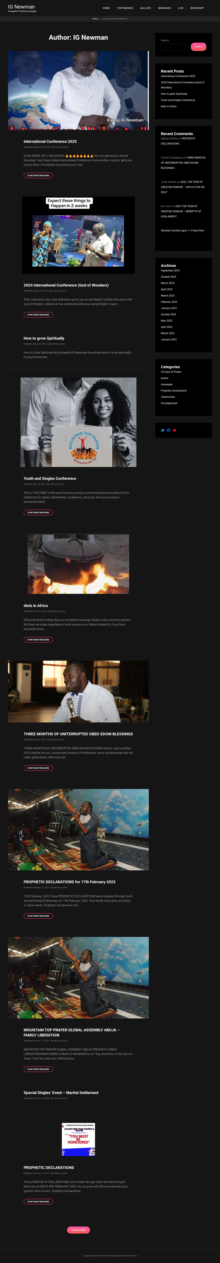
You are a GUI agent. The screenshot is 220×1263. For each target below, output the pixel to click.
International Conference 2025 (50, 141)
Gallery (145, 8)
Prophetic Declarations (174, 390)
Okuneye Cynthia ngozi (174, 230)
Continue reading (40, 176)
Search (165, 40)
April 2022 (166, 326)
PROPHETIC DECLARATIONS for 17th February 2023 (69, 882)
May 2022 (166, 320)
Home (106, 8)
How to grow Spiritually (44, 338)
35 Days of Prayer (171, 371)
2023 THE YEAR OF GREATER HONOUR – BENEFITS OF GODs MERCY (181, 211)
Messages (164, 8)
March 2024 (168, 283)
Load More (79, 1230)
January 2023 (169, 308)
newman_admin (62, 147)
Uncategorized (169, 403)
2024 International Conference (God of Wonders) (66, 285)
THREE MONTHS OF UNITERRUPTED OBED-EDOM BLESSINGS (78, 734)
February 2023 (169, 301)
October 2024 (168, 276)
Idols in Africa (36, 605)
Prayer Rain (197, 230)
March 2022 (168, 333)
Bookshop (197, 8)
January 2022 (169, 339)
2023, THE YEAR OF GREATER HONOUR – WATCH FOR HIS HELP (183, 187)
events (164, 378)
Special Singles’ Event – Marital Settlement (61, 1092)
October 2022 (168, 314)
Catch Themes (130, 1255)
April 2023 (166, 289)
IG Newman (21, 7)
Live (180, 8)
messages (166, 384)
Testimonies (125, 8)
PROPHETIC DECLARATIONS (49, 1167)
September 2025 (170, 270)
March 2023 (168, 295)
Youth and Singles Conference (50, 478)
